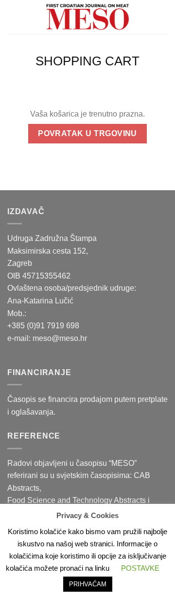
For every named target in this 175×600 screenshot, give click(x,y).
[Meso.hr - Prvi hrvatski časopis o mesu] (87, 17)
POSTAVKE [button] (140, 568)
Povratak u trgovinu (87, 133)
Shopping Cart (87, 61)
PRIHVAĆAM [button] (87, 584)
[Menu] (13, 17)
